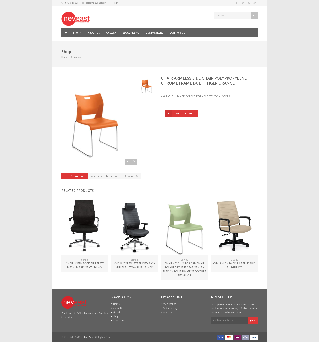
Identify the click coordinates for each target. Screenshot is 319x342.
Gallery (111, 32)
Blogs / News (131, 32)
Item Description (74, 176)
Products (76, 56)
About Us (94, 32)
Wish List (168, 312)
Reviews (131, 176)
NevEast (89, 337)
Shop (76, 32)
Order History (170, 308)
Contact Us (177, 32)
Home (65, 32)
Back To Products (185, 113)
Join (252, 320)
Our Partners (154, 32)
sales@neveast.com (96, 2)
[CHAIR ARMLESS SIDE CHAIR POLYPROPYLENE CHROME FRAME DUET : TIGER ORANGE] (99, 120)
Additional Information (104, 176)
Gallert (116, 312)
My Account (169, 303)
